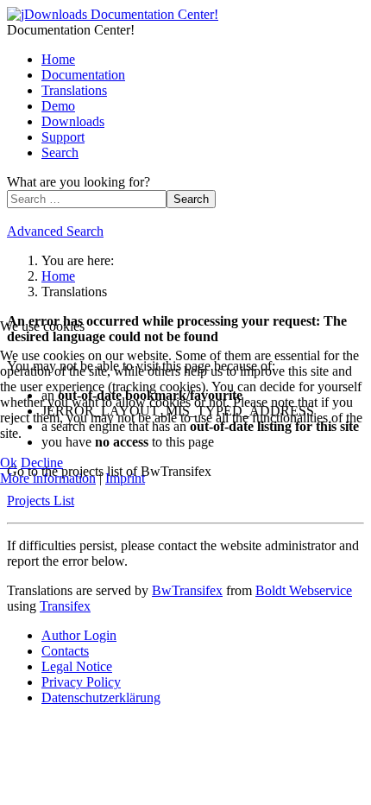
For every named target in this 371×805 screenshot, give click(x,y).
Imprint (125, 478)
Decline (42, 462)
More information (48, 478)
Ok (8, 462)
